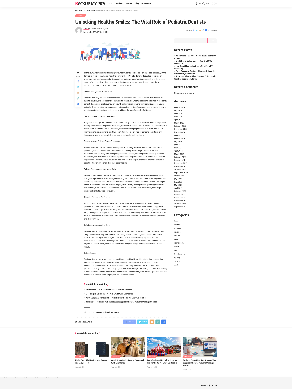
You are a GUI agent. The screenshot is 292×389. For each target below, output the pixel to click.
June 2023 (178, 182)
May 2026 (178, 117)
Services (177, 261)
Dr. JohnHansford (99, 312)
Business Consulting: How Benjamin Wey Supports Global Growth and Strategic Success (121, 302)
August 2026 (179, 107)
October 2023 (180, 169)
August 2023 (179, 176)
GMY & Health (179, 243)
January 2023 (179, 194)
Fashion (177, 236)
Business (80, 15)
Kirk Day (86, 29)
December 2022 (180, 197)
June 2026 (178, 113)
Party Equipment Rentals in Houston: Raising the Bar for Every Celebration (116, 298)
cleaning (177, 228)
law (175, 250)
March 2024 (179, 154)
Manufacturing (179, 254)
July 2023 (178, 179)
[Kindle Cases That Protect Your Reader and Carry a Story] (92, 347)
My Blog (177, 257)
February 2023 (180, 191)
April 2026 (178, 120)
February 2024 (180, 157)
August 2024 (179, 138)
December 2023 (180, 163)
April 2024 (178, 151)
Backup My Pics (90, 3)
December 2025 (180, 129)
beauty (176, 221)
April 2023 (178, 188)
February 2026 (180, 126)
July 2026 (178, 110)
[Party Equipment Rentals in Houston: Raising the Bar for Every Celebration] (164, 347)
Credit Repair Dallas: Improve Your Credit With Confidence (109, 294)
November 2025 (181, 132)
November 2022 (181, 200)
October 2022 (180, 203)
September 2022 (181, 207)
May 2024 (178, 148)
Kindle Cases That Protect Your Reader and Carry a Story (109, 290)
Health (176, 247)
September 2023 (181, 172)
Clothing (177, 232)
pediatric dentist (112, 312)
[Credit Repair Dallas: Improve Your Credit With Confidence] (128, 347)
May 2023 (178, 185)
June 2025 (178, 135)
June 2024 (178, 144)
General (177, 239)
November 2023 (180, 166)
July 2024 (178, 141)
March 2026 (179, 123)
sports (176, 265)
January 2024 (179, 160)
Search (212, 41)
